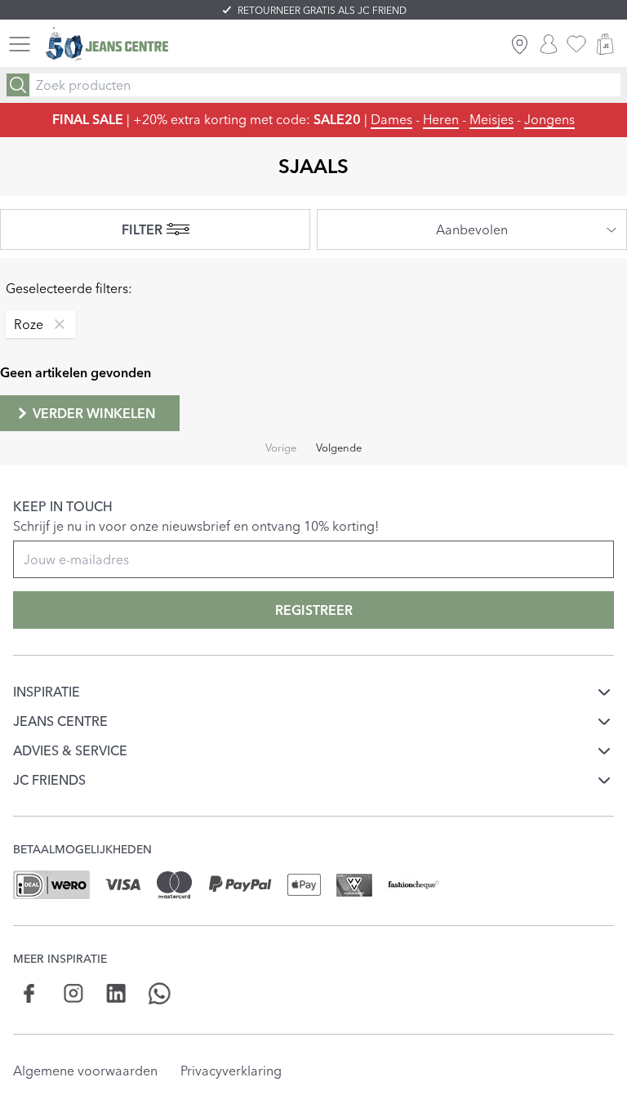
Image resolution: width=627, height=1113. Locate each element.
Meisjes (491, 119)
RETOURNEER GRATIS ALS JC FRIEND (322, 10)
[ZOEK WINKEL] (520, 44)
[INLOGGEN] (548, 44)
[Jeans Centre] (107, 44)
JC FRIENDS (49, 780)
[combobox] (472, 229)
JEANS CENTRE (60, 721)
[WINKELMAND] (605, 44)
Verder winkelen (94, 413)
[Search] (18, 84)
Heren (441, 119)
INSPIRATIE (46, 691)
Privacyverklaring (231, 1070)
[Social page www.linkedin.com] (116, 993)
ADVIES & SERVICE (70, 750)
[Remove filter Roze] (55, 324)
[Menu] (19, 44)
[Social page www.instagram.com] (73, 993)
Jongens (549, 119)
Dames (391, 119)
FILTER (142, 229)
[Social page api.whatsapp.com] (159, 993)
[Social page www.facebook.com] (30, 993)
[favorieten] (576, 44)
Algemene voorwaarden (85, 1070)
